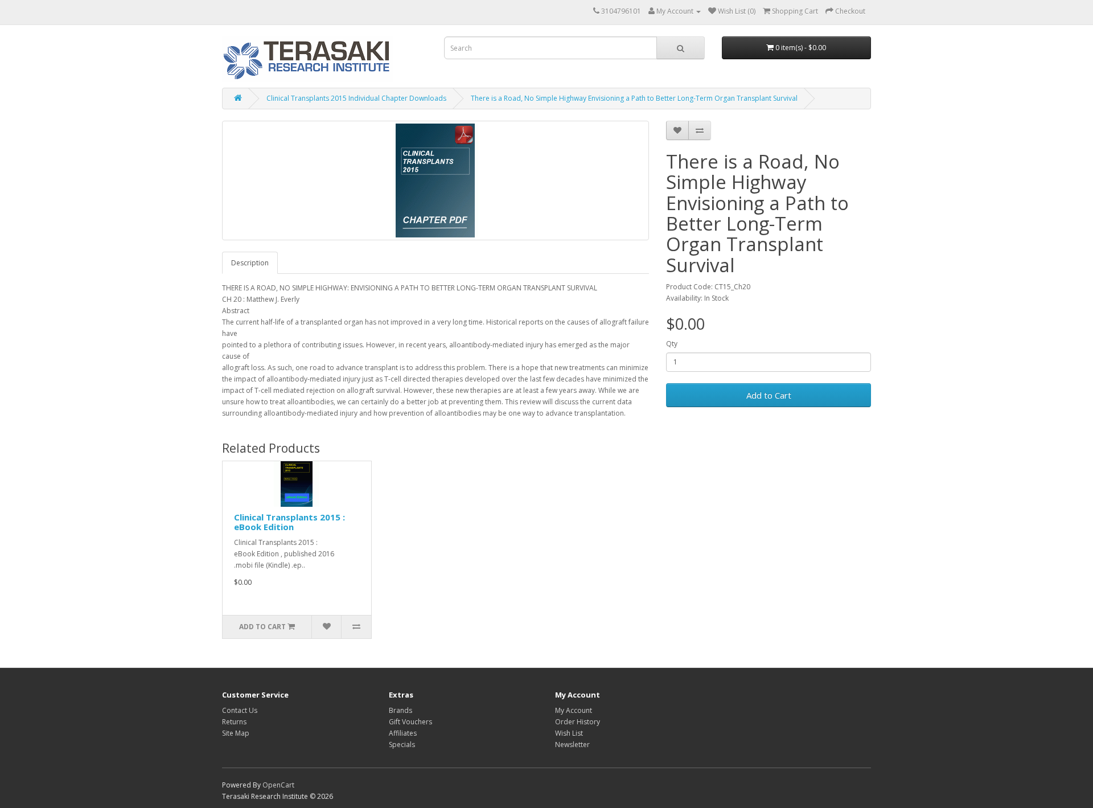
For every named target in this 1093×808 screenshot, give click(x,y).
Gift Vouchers (410, 722)
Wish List (569, 733)
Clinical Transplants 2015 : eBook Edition (289, 521)
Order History (577, 722)
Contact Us (239, 710)
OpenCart (278, 785)
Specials (402, 744)
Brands (400, 710)
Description (250, 263)
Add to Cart (768, 395)
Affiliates (403, 733)
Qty (671, 343)
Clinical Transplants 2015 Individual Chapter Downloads (356, 98)
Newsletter (572, 744)
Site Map (235, 733)
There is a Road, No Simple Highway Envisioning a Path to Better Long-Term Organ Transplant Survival (634, 98)
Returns (234, 722)
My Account (573, 710)
